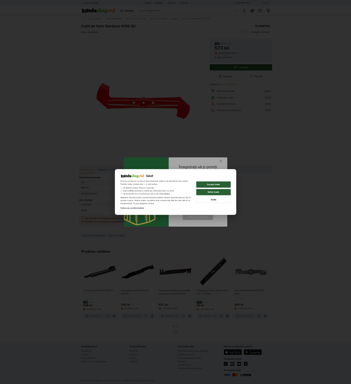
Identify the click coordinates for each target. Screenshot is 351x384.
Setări (213, 199)
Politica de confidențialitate (132, 208)
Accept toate (213, 184)
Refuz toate (213, 192)
